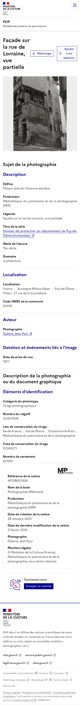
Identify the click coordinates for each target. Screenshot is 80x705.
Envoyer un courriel (38, 586)
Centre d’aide (60, 680)
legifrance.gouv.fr (14, 663)
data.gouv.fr (40, 663)
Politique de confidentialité (37, 692)
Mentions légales (12, 692)
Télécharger (44, 53)
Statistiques (37, 680)
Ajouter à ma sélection (69, 53)
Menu (75, 5)
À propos (59, 673)
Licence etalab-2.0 (23, 700)
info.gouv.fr (10, 655)
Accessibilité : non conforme (18, 673)
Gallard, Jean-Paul (15, 333)
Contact (43, 673)
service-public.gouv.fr (38, 655)
